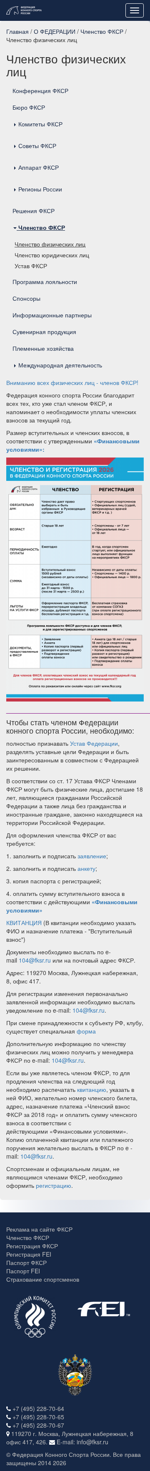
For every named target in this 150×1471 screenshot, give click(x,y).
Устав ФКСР (31, 266)
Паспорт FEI (23, 1271)
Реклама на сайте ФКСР (39, 1229)
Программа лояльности (44, 281)
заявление (92, 856)
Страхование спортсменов (42, 1279)
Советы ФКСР (36, 145)
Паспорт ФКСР (26, 1262)
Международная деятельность (59, 365)
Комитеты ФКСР (39, 124)
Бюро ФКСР (28, 107)
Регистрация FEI (28, 1254)
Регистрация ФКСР (32, 1246)
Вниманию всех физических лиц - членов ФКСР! (72, 382)
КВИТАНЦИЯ (24, 922)
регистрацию (53, 1185)
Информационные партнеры (52, 315)
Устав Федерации (94, 743)
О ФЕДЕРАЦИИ (54, 31)
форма (86, 1031)
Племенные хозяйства (43, 348)
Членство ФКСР (101, 31)
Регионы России (39, 189)
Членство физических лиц (50, 244)
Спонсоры (26, 298)
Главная (17, 31)
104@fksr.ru (35, 960)
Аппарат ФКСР (38, 167)
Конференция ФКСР (40, 90)
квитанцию (91, 1089)
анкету (86, 868)
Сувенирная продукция (44, 331)
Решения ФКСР (33, 210)
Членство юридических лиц (52, 255)
